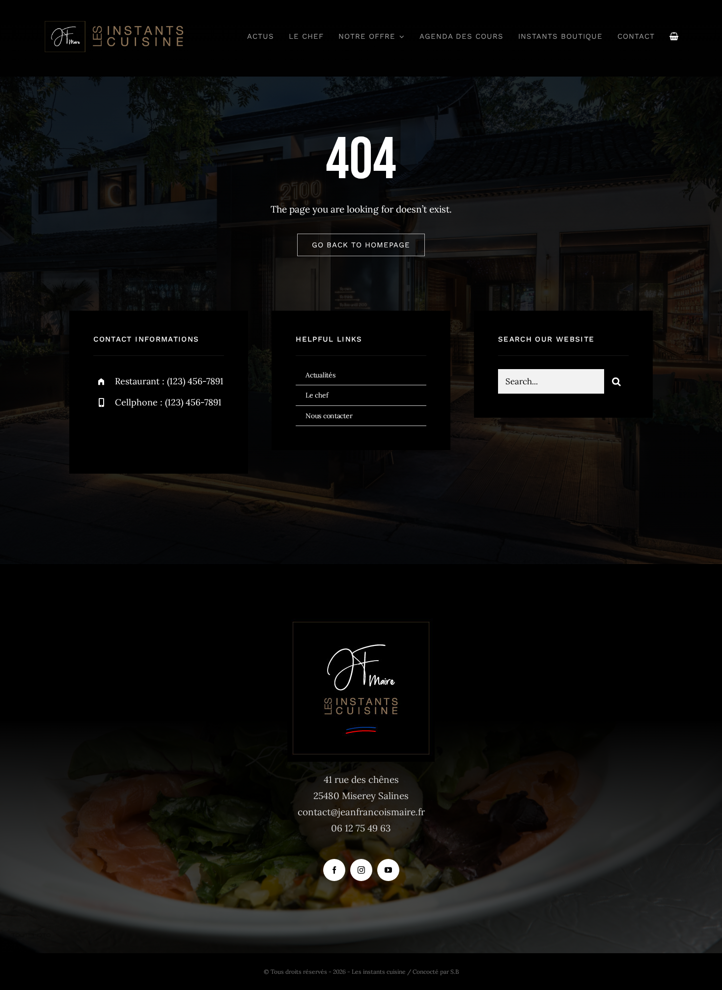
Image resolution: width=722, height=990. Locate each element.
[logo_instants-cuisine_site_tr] (113, 24)
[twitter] (131, 435)
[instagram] (158, 435)
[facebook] (104, 435)
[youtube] (388, 870)
